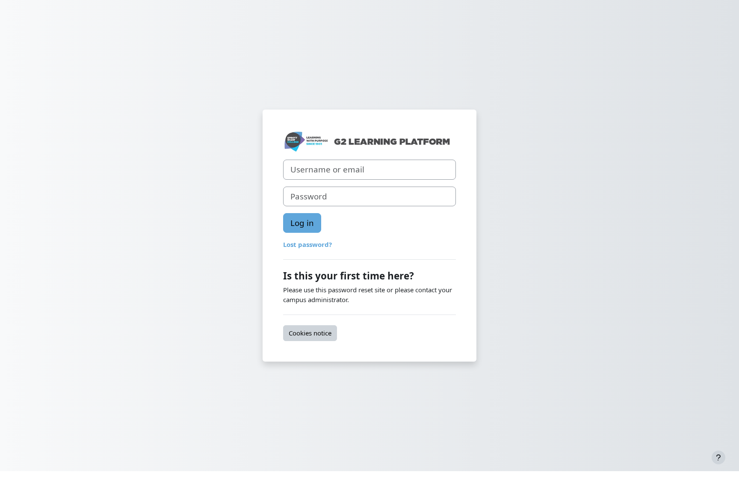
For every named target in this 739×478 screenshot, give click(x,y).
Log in (302, 222)
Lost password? (307, 244)
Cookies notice (310, 333)
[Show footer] (718, 457)
